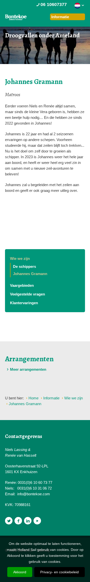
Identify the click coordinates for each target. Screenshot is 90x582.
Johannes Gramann (30, 274)
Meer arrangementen (28, 369)
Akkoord (19, 572)
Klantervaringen (24, 303)
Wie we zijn (20, 258)
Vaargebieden (22, 285)
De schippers (24, 266)
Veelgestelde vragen (27, 294)
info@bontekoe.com (33, 494)
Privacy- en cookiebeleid (59, 572)
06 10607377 (53, 4)
